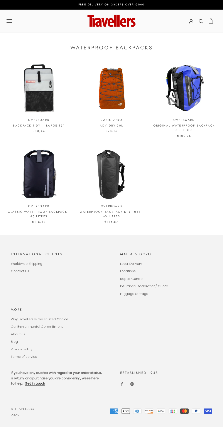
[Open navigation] (9, 21)
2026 (15, 415)
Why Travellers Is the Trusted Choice (39, 319)
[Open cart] (211, 21)
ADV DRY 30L (111, 125)
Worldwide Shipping (26, 263)
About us (18, 334)
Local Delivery (131, 263)
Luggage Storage (134, 293)
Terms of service (24, 356)
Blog (14, 341)
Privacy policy (21, 349)
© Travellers (23, 409)
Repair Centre (131, 278)
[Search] (201, 21)
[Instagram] (132, 384)
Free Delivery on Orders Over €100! (111, 5)
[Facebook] (121, 384)
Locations (128, 271)
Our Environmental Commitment (37, 326)
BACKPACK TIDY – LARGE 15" (39, 125)
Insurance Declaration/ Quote (144, 286)
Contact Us (20, 271)
